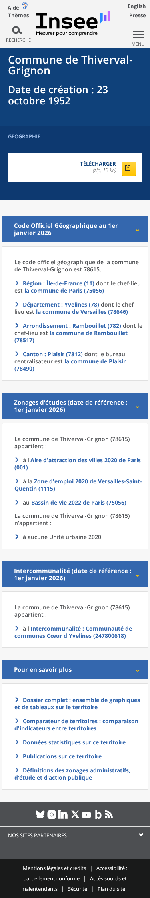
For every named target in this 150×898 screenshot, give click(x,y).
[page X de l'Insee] (75, 817)
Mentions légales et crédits (54, 868)
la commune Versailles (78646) (82, 311)
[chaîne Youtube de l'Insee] (87, 817)
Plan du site (111, 888)
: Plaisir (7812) (53, 354)
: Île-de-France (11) (58, 283)
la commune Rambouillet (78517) (71, 336)
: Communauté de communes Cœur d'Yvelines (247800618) (73, 632)
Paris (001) (77, 463)
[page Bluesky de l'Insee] (40, 817)
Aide (13, 7)
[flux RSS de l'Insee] (110, 817)
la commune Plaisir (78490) (70, 364)
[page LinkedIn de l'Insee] (63, 817)
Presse (137, 15)
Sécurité (77, 888)
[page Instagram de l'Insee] (52, 817)
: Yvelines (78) (61, 304)
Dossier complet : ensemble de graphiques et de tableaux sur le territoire (77, 703)
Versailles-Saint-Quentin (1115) (78, 484)
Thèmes (18, 15)
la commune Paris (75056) (64, 290)
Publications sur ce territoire (62, 756)
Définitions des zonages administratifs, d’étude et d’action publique (72, 773)
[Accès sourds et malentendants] (25, 7)
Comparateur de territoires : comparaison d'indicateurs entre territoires (76, 724)
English (137, 6)
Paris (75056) (78, 502)
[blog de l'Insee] (98, 817)
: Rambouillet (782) (72, 325)
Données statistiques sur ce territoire (74, 742)
